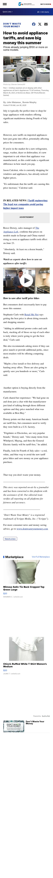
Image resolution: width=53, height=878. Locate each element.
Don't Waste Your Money (12, 25)
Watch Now (45, 4)
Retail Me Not (31, 314)
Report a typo (10, 539)
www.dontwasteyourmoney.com (32, 528)
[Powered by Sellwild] (46, 716)
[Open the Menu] (4, 4)
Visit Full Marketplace (41, 557)
